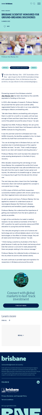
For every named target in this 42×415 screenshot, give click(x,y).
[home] (7, 3)
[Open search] (34, 3)
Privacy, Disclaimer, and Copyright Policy (14, 396)
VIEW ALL (4, 320)
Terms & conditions (7, 399)
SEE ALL (20, 335)
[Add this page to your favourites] (31, 3)
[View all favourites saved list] (30, 3)
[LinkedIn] (38, 382)
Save (8, 26)
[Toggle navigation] (38, 3)
